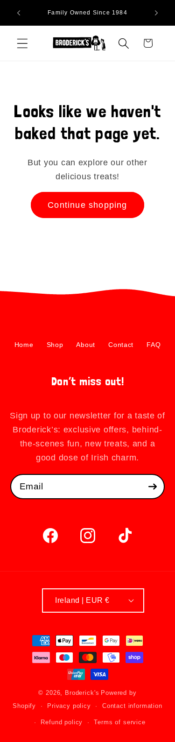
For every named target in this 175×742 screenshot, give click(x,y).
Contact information (132, 705)
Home (24, 344)
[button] (22, 43)
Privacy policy (69, 705)
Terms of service (119, 722)
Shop (55, 344)
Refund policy (62, 722)
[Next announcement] (156, 13)
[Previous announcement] (18, 13)
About (85, 344)
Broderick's (82, 692)
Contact (120, 344)
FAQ (154, 344)
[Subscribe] (152, 486)
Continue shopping (87, 205)
